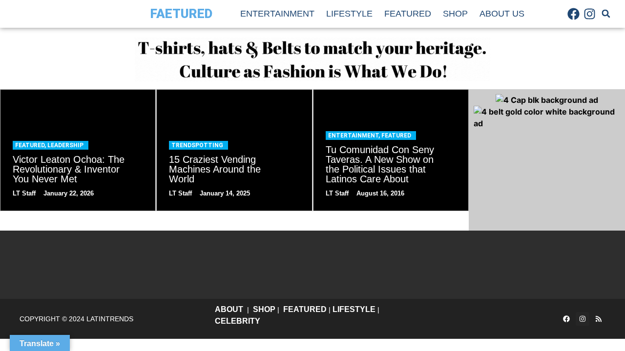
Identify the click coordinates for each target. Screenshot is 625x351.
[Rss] (598, 319)
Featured (407, 14)
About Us (501, 14)
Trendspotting (197, 145)
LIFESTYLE (354, 309)
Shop (455, 14)
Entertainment (277, 14)
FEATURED (305, 309)
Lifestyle (349, 14)
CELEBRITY (237, 321)
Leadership (65, 145)
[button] (606, 13)
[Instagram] (590, 13)
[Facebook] (574, 13)
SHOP (264, 309)
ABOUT (229, 309)
